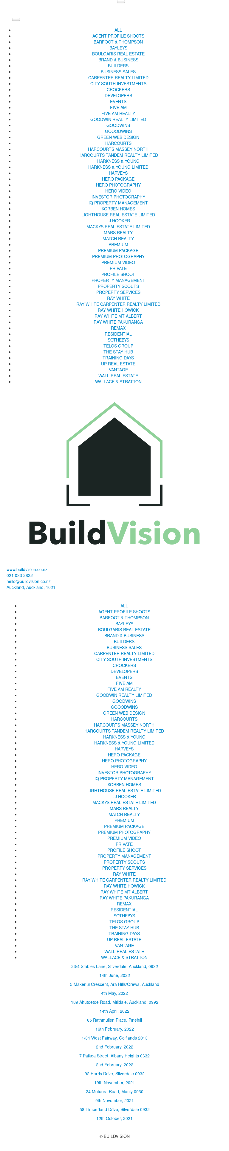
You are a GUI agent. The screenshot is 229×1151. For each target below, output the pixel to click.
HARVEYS (118, 173)
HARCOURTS (118, 143)
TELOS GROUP (118, 346)
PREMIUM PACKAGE (118, 250)
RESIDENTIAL (118, 334)
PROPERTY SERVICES (118, 292)
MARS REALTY (118, 232)
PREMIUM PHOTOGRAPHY (118, 256)
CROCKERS (118, 89)
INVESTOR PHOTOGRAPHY (118, 197)
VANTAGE (118, 370)
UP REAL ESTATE (118, 364)
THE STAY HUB (118, 352)
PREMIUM (118, 244)
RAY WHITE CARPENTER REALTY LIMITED (118, 304)
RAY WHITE (118, 298)
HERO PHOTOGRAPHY (118, 185)
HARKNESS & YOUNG (118, 161)
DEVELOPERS (118, 95)
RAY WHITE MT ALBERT (118, 316)
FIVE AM (118, 107)
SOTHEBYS (118, 340)
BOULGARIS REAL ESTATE (118, 54)
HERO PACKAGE (118, 179)
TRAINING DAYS (118, 358)
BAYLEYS (118, 48)
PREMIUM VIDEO (118, 262)
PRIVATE (118, 268)
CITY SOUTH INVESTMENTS (118, 83)
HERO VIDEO (118, 191)
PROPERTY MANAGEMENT (118, 280)
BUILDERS (118, 66)
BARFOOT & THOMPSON (118, 42)
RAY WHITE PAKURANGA (118, 322)
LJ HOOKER (118, 221)
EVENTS (118, 101)
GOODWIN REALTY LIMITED (118, 119)
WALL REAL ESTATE (118, 376)
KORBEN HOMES (118, 209)
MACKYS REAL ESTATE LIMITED (118, 226)
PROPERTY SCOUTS (118, 286)
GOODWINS (118, 125)
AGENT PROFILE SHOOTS (118, 36)
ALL (118, 30)
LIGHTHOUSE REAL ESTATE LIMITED (118, 215)
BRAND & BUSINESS (118, 60)
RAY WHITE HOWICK (118, 310)
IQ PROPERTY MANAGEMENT (118, 203)
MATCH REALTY (118, 238)
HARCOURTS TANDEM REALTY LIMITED (118, 155)
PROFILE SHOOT (118, 274)
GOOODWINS (118, 131)
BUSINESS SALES (118, 72)
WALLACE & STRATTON (118, 381)
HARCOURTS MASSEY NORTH (118, 149)
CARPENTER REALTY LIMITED (118, 77)
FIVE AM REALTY (118, 113)
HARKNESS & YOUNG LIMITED (118, 167)
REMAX (118, 328)
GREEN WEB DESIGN (118, 137)
